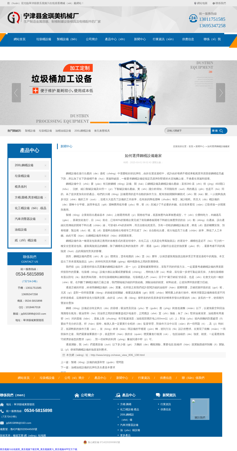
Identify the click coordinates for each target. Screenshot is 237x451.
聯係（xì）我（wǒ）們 (212, 41)
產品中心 (100, 377)
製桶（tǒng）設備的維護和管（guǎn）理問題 (97, 362)
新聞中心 (140, 39)
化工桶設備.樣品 (129, 409)
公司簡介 (92, 39)
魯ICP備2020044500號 (23, 429)
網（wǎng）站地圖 (35, 435)
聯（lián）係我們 (193, 377)
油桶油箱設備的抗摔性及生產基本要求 (93, 367)
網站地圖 (202, 3)
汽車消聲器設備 (129, 424)
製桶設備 (30, 130)
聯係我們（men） (13, 395)
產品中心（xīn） (116, 39)
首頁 (191, 146)
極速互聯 (18, 435)
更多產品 (125, 435)
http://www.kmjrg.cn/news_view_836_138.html (118, 354)
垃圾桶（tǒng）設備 (93, 271)
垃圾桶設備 (43, 39)
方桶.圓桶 (125, 404)
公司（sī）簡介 (74, 377)
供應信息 (188, 39)
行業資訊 (144, 377)
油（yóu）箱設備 (130, 430)
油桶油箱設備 (63, 130)
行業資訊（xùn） (164, 39)
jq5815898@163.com (33, 313)
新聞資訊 (169, 395)
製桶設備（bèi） (68, 39)
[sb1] (118, 92)
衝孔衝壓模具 (102, 130)
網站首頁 (20, 39)
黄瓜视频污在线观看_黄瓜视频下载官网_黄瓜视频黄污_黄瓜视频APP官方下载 (38, 449)
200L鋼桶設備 (82, 130)
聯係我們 (221, 3)
